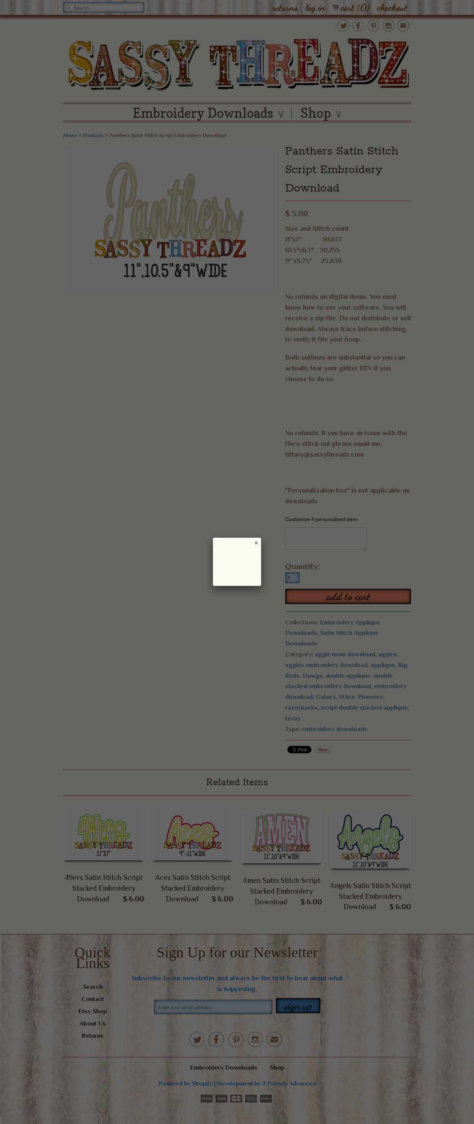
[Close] (256, 542)
